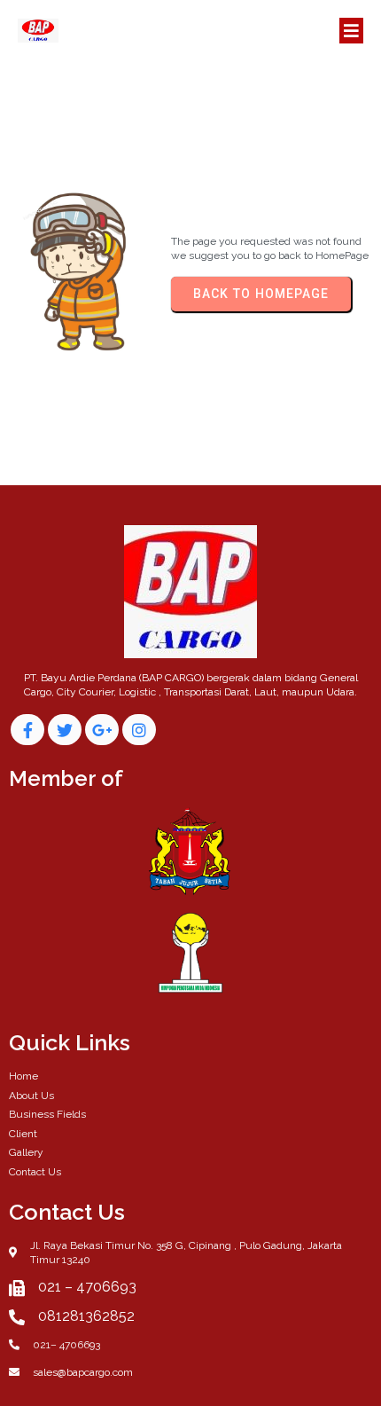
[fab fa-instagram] (139, 729)
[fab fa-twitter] (65, 729)
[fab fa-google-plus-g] (102, 729)
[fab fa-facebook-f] (27, 729)
